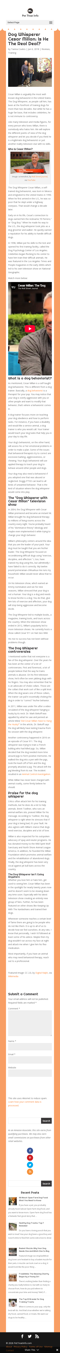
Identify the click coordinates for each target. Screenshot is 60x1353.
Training (12, 52)
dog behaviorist (35, 390)
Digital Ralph (41, 972)
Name (12, 1041)
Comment (14, 1008)
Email (11, 1054)
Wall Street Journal (40, 176)
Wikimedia (13, 976)
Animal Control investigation (36, 774)
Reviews (46, 49)
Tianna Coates (18, 49)
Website (12, 1067)
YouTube (31, 180)
